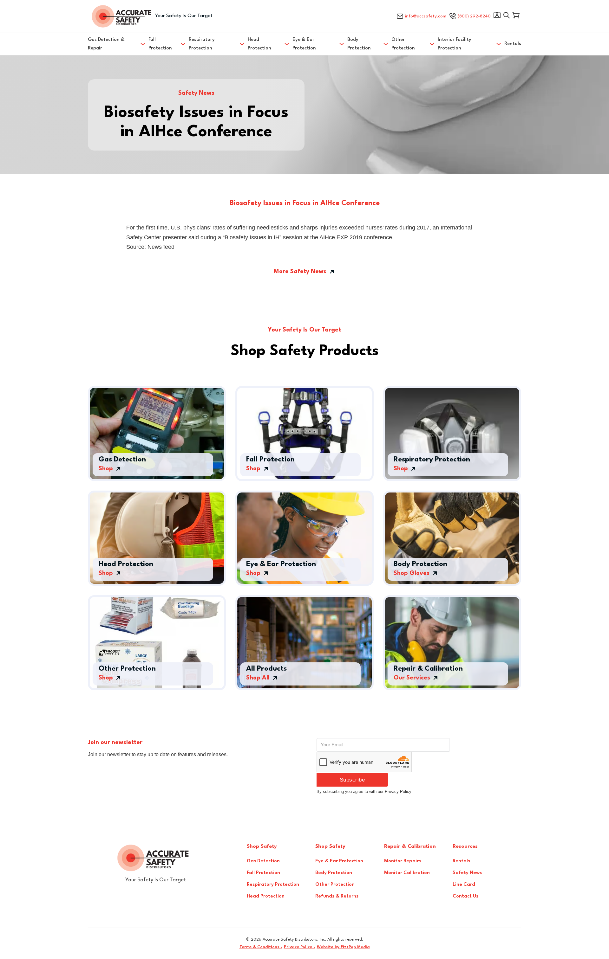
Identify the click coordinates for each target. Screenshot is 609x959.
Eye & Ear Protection (304, 44)
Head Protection (259, 44)
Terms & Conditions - (260, 947)
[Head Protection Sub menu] (286, 44)
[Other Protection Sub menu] (432, 44)
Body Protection (359, 44)
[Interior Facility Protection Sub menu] (498, 44)
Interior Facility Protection (454, 44)
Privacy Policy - (299, 947)
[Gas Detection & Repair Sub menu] (142, 44)
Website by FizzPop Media (343, 947)
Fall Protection (160, 44)
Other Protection (403, 44)
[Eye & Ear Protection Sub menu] (341, 44)
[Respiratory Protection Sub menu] (242, 44)
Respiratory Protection (202, 44)
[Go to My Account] (497, 16)
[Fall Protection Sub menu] (183, 44)
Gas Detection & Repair (106, 44)
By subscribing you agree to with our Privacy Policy (364, 791)
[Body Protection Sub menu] (385, 44)
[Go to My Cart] (516, 16)
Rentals (512, 44)
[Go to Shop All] (506, 16)
